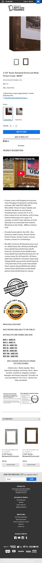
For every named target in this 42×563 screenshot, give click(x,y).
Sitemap (25, 559)
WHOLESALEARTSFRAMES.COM (10, 450)
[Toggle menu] (3, 3)
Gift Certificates (21, 500)
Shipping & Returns (21, 507)
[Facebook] (4, 141)
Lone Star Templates (28, 561)
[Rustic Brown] (8, 114)
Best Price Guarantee (21, 517)
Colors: (5, 104)
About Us (21, 524)
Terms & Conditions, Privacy (21, 522)
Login (25, 1)
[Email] (6, 141)
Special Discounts (21, 519)
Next (38, 35)
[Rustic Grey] (18, 114)
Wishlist (21, 502)
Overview (21, 146)
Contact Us (21, 526)
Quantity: (6, 126)
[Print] (8, 141)
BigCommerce (12, 561)
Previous (3, 35)
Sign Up (31, 1)
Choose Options (11, 464)
